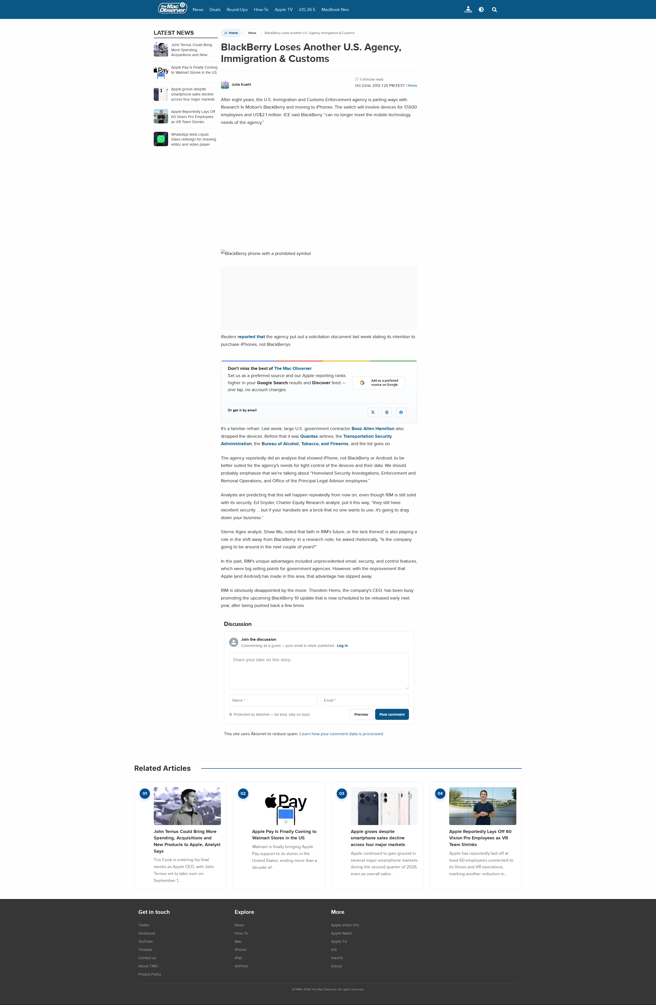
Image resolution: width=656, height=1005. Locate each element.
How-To (261, 9)
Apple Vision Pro (345, 925)
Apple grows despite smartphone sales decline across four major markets (378, 838)
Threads (145, 949)
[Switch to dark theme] (481, 9)
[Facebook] (401, 412)
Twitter (143, 925)
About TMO (148, 966)
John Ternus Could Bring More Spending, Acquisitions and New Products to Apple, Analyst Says (187, 841)
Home (233, 33)
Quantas (309, 436)
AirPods (241, 966)
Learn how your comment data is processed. (342, 733)
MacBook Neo (335, 9)
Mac (238, 941)
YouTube (145, 941)
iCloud (336, 966)
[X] (373, 412)
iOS (334, 949)
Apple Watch (341, 933)
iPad (238, 957)
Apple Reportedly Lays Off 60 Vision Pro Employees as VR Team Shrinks (480, 838)
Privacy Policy (149, 974)
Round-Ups (237, 9)
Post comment (392, 714)
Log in (342, 645)
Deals (215, 9)
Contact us (147, 957)
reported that (251, 336)
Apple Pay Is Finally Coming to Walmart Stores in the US (284, 834)
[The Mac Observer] (173, 9)
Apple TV (284, 9)
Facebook (146, 933)
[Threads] (387, 412)
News (198, 9)
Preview (361, 714)
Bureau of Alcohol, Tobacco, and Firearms (305, 443)
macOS (337, 957)
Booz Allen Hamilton (373, 428)
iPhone (240, 949)
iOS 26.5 (307, 9)
